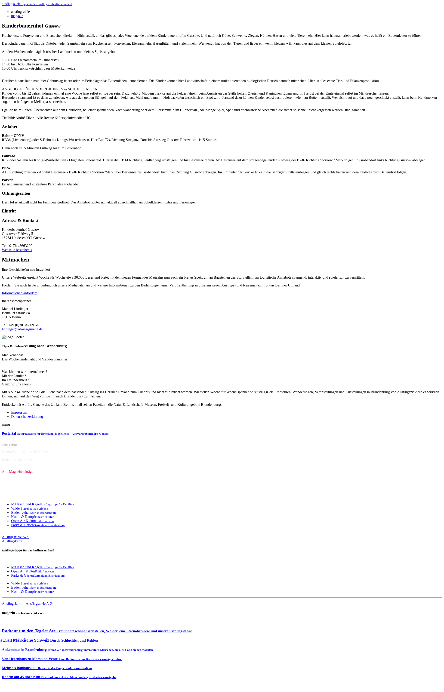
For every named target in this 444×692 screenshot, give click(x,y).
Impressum (19, 412)
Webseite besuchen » (17, 250)
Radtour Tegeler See (17, 460)
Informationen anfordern (19, 293)
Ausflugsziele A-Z (15, 537)
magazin (17, 16)
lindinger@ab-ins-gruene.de (22, 329)
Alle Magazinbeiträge (17, 472)
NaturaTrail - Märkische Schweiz (26, 452)
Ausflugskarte (12, 541)
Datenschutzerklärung (27, 416)
